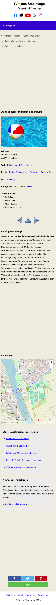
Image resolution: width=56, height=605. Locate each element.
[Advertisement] (28, 79)
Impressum (31, 595)
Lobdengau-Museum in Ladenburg (21, 453)
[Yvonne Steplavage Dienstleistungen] (29, 10)
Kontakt (20, 595)
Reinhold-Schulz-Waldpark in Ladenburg (24, 460)
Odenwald (34, 172)
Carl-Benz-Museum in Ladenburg (21, 467)
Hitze (29, 186)
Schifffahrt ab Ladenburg (17, 438)
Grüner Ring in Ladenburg (17, 446)
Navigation (9, 25)
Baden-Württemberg (18, 172)
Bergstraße (46, 172)
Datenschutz (44, 595)
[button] (14, 578)
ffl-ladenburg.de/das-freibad (19, 165)
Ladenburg (10, 179)
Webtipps (10, 595)
